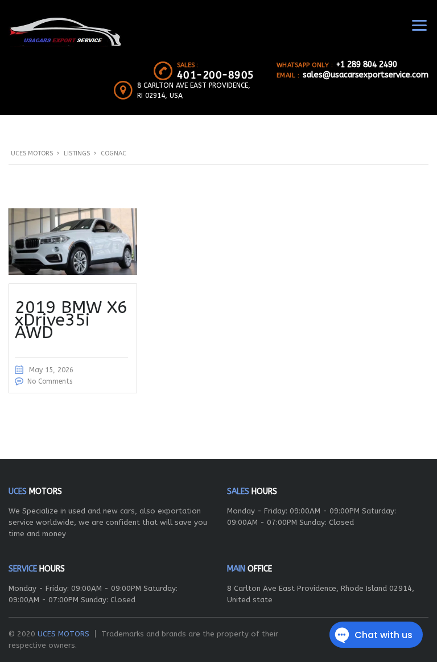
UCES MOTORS (63, 634)
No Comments (49, 381)
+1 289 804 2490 (366, 64)
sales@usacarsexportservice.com (365, 75)
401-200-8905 (215, 75)
